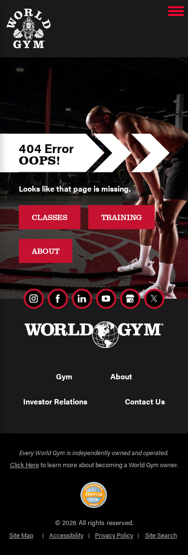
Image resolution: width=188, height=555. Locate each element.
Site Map (21, 535)
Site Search (161, 535)
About (45, 251)
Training (121, 217)
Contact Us (145, 401)
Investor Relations (55, 401)
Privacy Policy (114, 535)
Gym (64, 376)
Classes (49, 217)
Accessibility (66, 535)
